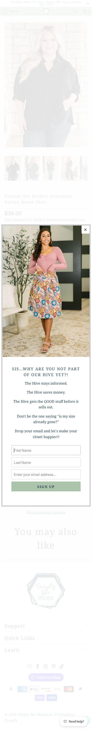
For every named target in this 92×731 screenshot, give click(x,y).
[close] (86, 230)
